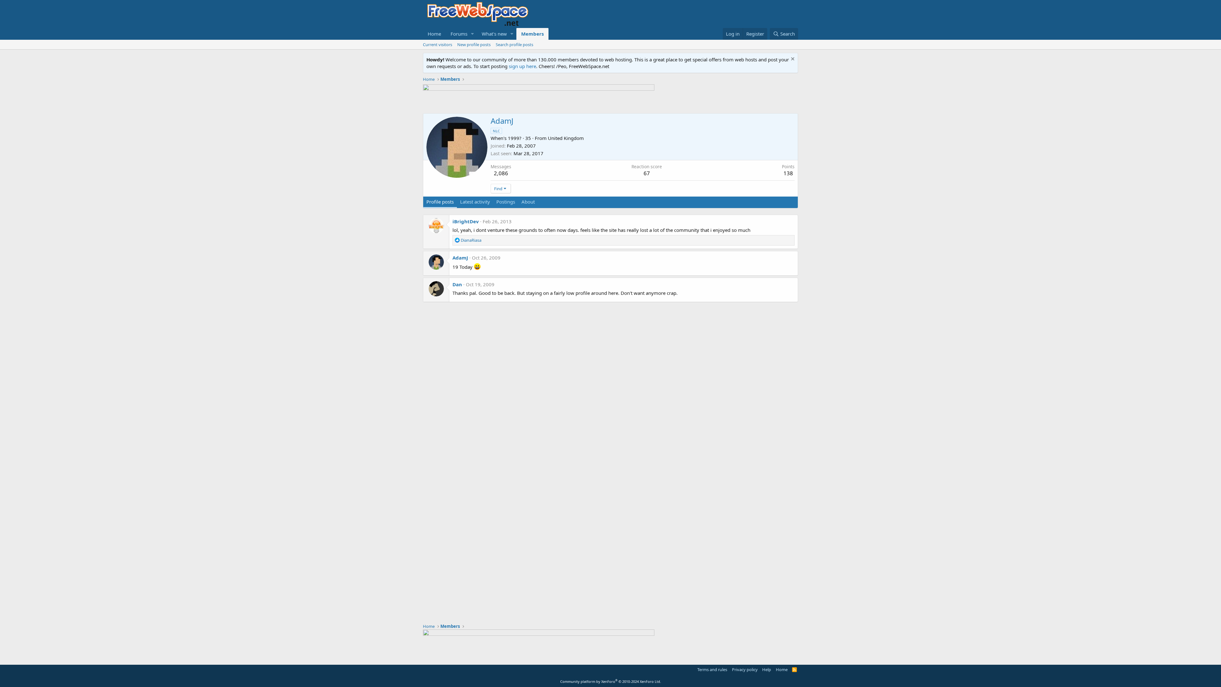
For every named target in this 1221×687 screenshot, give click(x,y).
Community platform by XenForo (610, 681)
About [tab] (528, 201)
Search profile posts (514, 44)
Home (434, 34)
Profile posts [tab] (440, 201)
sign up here (522, 66)
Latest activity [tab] (475, 201)
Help (766, 669)
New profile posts (474, 44)
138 (788, 173)
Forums (459, 34)
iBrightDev (465, 221)
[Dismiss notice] (792, 59)
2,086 (501, 173)
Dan (457, 284)
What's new (494, 34)
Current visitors (437, 44)
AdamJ (460, 257)
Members (532, 34)
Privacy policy (745, 669)
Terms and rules (712, 669)
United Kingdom (566, 138)
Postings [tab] (505, 201)
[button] (472, 34)
